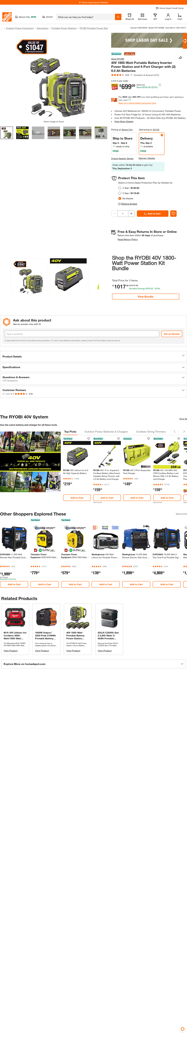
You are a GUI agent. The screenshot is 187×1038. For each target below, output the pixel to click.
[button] (95, 276)
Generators (42, 28)
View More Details (123, 121)
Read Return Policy (128, 239)
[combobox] (85, 17)
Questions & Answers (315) (146, 75)
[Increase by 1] (131, 213)
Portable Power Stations (64, 28)
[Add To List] (173, 213)
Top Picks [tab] (70, 431)
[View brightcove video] (54, 133)
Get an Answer (172, 333)
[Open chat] (185, 41)
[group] (29, 277)
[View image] (6, 133)
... (1, 28)
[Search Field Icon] (118, 17)
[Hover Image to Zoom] (54, 76)
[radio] (119, 188)
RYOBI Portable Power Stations (96, 28)
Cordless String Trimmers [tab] (151, 431)
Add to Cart (154, 213)
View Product (11, 650)
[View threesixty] (38, 133)
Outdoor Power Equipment (20, 28)
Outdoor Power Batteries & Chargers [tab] (106, 431)
